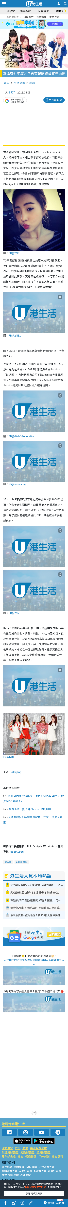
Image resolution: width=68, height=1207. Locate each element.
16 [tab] (36, 28)
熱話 (32, 83)
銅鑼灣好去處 (10, 1152)
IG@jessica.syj (17, 484)
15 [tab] (33, 28)
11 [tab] (39, 24)
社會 (20, 1156)
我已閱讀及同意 (34, 1193)
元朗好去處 (27, 1152)
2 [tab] (30, 20)
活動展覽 (7, 1148)
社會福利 (57, 1156)
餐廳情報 (30, 1156)
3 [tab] (33, 20)
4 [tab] (36, 20)
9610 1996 (17, 852)
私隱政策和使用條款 (35, 1186)
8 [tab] (30, 24)
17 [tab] (39, 28)
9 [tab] (33, 24)
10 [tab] (36, 24)
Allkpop (16, 772)
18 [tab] (43, 28)
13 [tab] (26, 28)
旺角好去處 (9, 1156)
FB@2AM (14, 613)
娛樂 (8, 862)
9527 (12, 92)
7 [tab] (26, 24)
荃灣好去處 (43, 1152)
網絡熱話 (22, 862)
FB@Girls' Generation (22, 436)
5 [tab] (39, 20)
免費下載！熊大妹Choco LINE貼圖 (30, 809)
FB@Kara (8, 757)
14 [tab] (30, 28)
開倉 (25, 1148)
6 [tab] (43, 20)
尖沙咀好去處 (38, 1148)
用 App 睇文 (55, 99)
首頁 (7, 83)
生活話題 (19, 83)
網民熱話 (7, 1167)
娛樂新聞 (41, 16)
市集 (17, 1148)
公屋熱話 (29, 16)
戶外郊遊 (44, 1156)
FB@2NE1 (15, 253)
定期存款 (54, 16)
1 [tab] (26, 20)
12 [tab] (43, 24)
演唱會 (11, 11)
